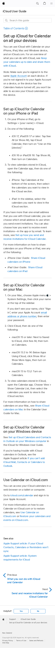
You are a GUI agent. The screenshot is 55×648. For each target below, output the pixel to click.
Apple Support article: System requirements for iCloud (20, 557)
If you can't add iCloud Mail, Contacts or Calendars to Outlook (24, 462)
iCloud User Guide (15, 11)
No (38, 611)
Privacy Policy (7, 640)
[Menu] (51, 3)
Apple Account (18, 75)
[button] (37, 3)
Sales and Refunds (36, 640)
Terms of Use (21, 640)
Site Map (5, 643)
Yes (21, 611)
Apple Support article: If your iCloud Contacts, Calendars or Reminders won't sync (25, 547)
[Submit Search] (6, 20)
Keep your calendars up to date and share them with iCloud (26, 62)
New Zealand (7, 633)
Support (12, 619)
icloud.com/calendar (21, 495)
